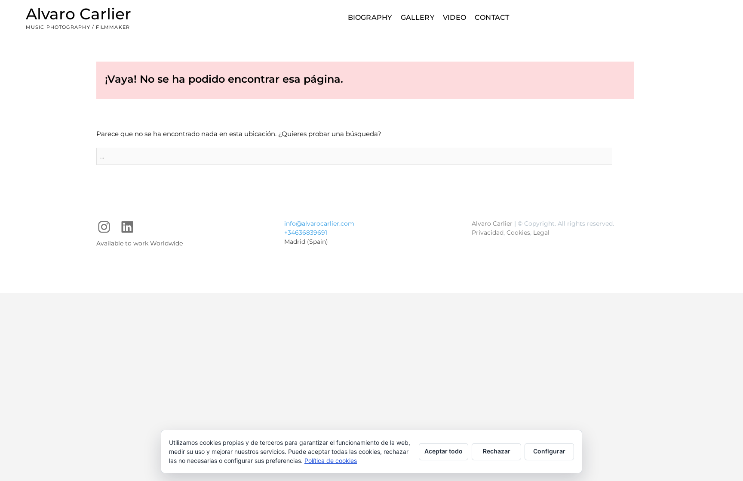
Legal (541, 232)
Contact (492, 17)
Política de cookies (330, 460)
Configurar (549, 451)
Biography (370, 17)
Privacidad (488, 232)
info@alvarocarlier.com (319, 223)
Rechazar (496, 451)
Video (454, 17)
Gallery (417, 17)
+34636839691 (305, 232)
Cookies (518, 232)
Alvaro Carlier (78, 13)
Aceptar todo (443, 451)
